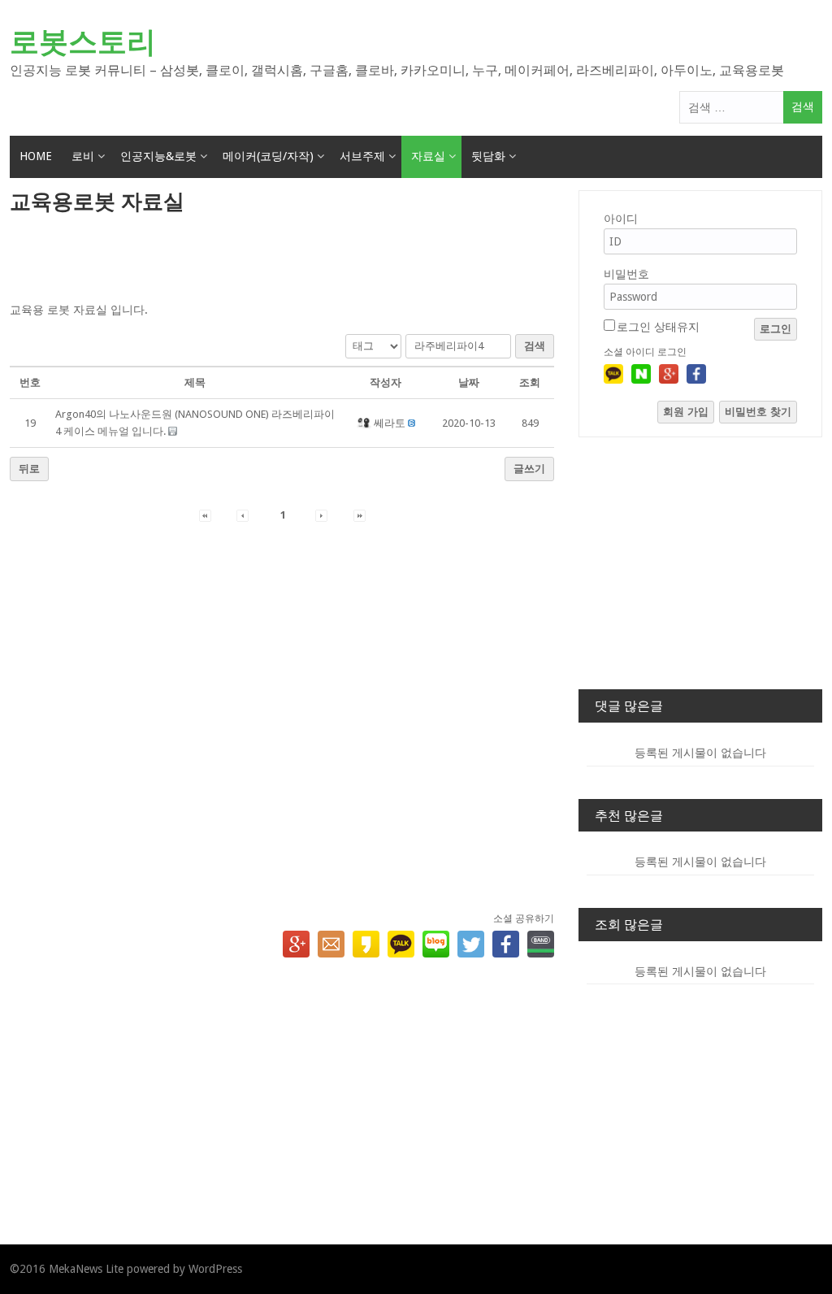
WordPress (215, 1268)
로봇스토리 (83, 41)
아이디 (621, 218)
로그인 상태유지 (658, 326)
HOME (36, 156)
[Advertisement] (282, 259)
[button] (365, 423)
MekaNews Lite (86, 1268)
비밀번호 (626, 273)
